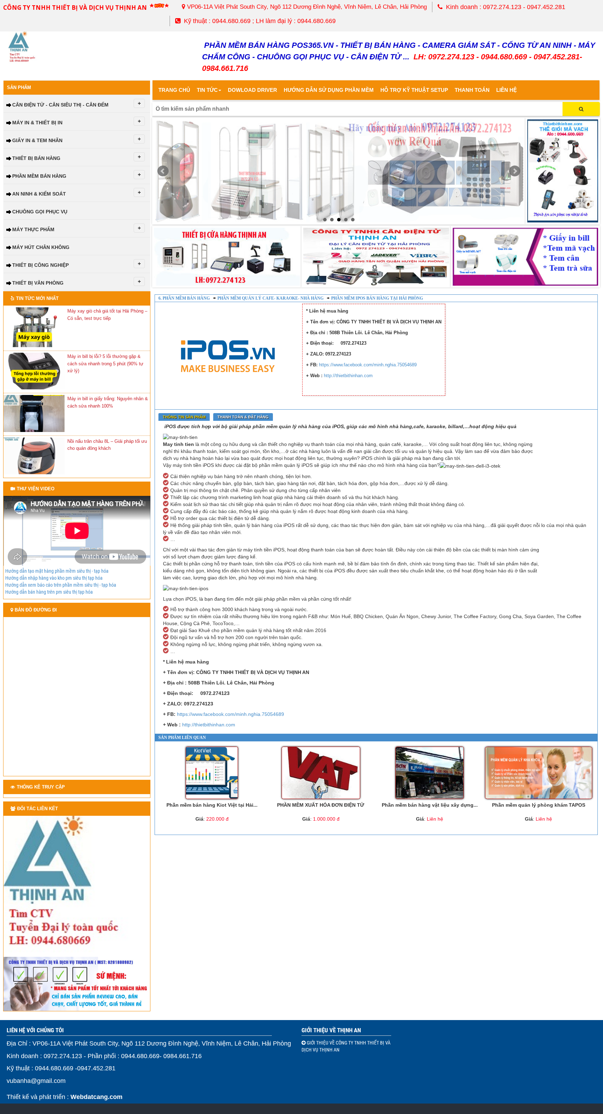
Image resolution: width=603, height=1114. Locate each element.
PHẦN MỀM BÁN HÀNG (39, 176)
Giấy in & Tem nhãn (37, 140)
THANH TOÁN (472, 90)
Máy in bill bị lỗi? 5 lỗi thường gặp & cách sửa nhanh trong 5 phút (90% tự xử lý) (105, 363)
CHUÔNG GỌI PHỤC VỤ (39, 211)
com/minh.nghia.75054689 (390, 364)
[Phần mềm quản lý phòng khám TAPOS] (538, 773)
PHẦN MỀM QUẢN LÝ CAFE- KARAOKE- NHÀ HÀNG (270, 298)
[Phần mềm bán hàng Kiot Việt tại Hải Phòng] (212, 773)
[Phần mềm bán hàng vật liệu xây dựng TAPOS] (429, 773)
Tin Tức (207, 90)
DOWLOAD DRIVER (252, 90)
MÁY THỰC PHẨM (33, 229)
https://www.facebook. (341, 364)
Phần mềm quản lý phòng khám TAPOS (538, 805)
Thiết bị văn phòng (38, 283)
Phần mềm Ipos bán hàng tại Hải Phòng (377, 298)
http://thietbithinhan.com (348, 375)
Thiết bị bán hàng (36, 158)
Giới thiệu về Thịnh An (331, 1030)
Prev (163, 171)
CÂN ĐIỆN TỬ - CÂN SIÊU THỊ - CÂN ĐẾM (60, 105)
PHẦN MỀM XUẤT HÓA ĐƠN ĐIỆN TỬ (320, 805)
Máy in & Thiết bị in (37, 122)
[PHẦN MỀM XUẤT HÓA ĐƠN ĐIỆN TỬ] (320, 773)
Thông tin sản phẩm (184, 417)
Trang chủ (174, 90)
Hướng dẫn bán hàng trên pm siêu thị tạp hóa (49, 592)
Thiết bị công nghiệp (40, 265)
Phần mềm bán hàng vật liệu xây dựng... (430, 805)
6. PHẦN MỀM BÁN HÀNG (184, 298)
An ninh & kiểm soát (39, 194)
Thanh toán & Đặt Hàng (243, 417)
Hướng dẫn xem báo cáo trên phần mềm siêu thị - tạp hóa (60, 585)
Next (514, 171)
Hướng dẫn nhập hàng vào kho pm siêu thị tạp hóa (54, 578)
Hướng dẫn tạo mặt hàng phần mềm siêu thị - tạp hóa (57, 571)
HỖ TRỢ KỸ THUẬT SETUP (414, 90)
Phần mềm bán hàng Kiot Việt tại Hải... (212, 805)
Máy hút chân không (40, 247)
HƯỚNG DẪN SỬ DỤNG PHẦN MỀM (329, 90)
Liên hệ (506, 90)
